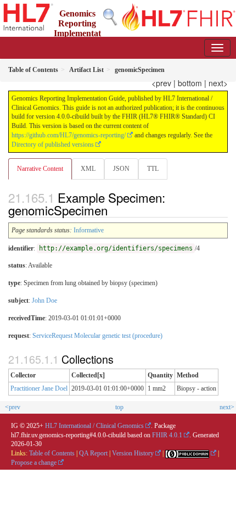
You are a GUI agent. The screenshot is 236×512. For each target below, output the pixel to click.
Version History (133, 453)
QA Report (93, 453)
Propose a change (34, 462)
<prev (161, 82)
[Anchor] (114, 210)
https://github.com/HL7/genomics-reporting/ (69, 135)
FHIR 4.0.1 (167, 435)
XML (88, 168)
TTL (153, 168)
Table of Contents (52, 453)
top (119, 407)
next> (218, 82)
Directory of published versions (53, 144)
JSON (121, 168)
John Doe (44, 300)
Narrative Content (40, 168)
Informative (89, 230)
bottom (190, 82)
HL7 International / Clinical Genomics (94, 426)
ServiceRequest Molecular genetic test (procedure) (97, 336)
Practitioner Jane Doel (39, 388)
